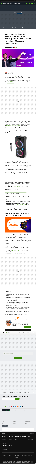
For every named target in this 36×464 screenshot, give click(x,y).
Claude (28, 392)
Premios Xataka (21, 332)
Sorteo (17, 332)
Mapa (16, 27)
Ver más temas (4, 425)
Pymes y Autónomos (10, 448)
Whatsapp (23, 27)
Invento (7, 27)
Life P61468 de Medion (12, 81)
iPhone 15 (28, 27)
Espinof (16, 439)
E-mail (16, 47)
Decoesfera (4, 448)
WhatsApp (26, 3)
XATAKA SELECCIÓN (10, 3)
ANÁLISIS (4, 3)
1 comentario (8, 47)
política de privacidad (14, 400)
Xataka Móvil (4, 439)
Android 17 (24, 392)
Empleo (14, 423)
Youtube (32, 3)
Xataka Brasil (4, 456)
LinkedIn (21, 406)
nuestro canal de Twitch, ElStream (13, 125)
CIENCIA (15, 3)
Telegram (29, 3)
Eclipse (13, 27)
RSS (17, 406)
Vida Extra (10, 439)
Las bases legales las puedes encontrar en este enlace (15, 192)
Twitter (34, 3)
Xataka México (4, 455)
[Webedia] (34, 0)
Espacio (26, 417)
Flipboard (14, 47)
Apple (3, 421)
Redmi (35, 27)
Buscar (32, 430)
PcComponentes (10, 83)
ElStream (24, 303)
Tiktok (27, 3)
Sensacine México (17, 455)
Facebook (11, 47)
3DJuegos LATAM (11, 455)
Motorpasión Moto (30, 439)
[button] (10, 72)
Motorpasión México (30, 456)
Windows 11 (26, 423)
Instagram (31, 3)
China (4, 27)
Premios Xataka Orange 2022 (12, 76)
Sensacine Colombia (16, 457)
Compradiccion (4, 449)
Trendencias (4, 446)
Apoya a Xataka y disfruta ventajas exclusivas (17, 410)
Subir (31, 433)
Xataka (13, 332)
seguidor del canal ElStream (20, 204)
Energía (14, 419)
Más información (27, 326)
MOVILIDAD (19, 3)
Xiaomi (32, 27)
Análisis (14, 417)
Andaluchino (15, 122)
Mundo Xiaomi (4, 443)
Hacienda (19, 27)
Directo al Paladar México (24, 456)
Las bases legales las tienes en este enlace (13, 289)
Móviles (3, 419)
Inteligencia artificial (28, 421)
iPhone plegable (18, 392)
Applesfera (3, 440)
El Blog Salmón (11, 446)
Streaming (3, 417)
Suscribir (17, 398)
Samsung (14, 421)
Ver (18, 358)
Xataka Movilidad (27, 419)
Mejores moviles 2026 (12, 392)
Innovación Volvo (20, 12)
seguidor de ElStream (16, 186)
